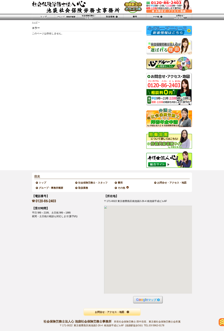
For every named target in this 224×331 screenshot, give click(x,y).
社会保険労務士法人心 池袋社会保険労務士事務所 (112, 323)
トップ (43, 17)
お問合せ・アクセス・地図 (172, 182)
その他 (121, 188)
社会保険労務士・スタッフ (93, 182)
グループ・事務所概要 (51, 188)
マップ (146, 300)
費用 (120, 182)
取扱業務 (83, 188)
